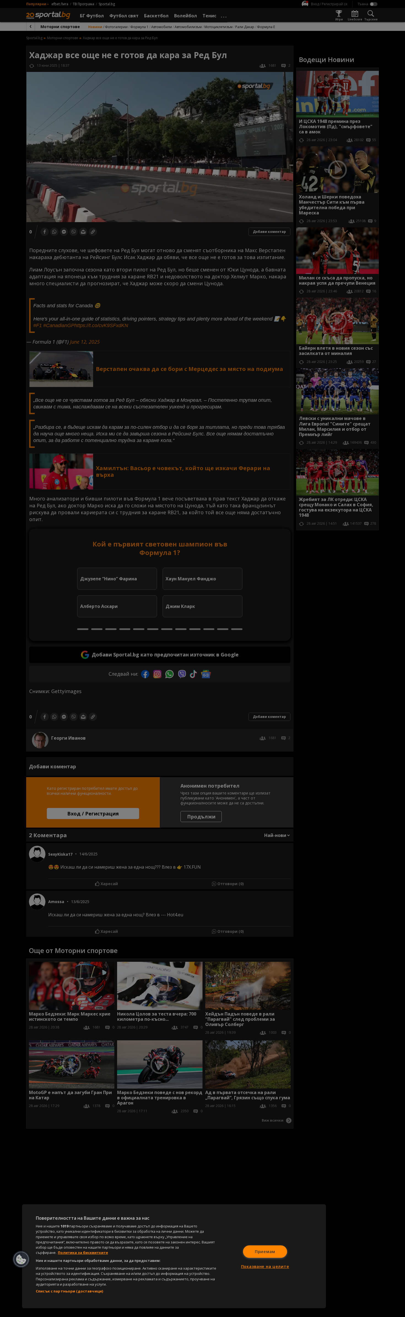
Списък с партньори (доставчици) (69, 1291)
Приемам (265, 1251)
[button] (21, 1259)
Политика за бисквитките (83, 1252)
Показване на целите (265, 1266)
